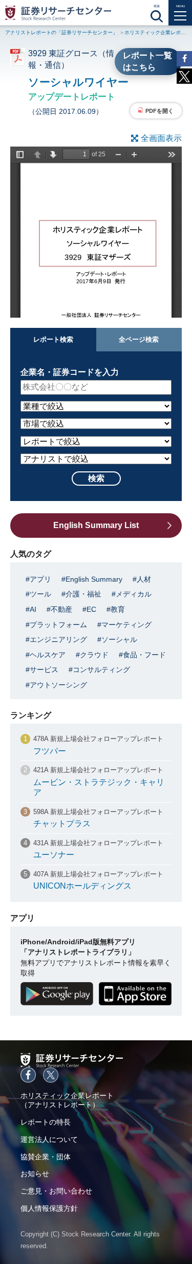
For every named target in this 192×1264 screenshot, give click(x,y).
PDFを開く (159, 111)
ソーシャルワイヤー (78, 82)
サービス (44, 669)
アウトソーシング (58, 685)
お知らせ (34, 1174)
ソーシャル (119, 639)
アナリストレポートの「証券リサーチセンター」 (61, 32)
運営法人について (49, 1139)
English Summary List (96, 525)
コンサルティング (101, 669)
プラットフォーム (58, 625)
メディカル (134, 594)
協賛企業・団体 (45, 1157)
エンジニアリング (58, 639)
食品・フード (144, 655)
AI (33, 609)
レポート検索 (53, 339)
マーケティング (126, 625)
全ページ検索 (139, 339)
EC (91, 609)
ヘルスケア (48, 655)
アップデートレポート (71, 97)
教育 (118, 609)
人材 (144, 579)
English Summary (94, 579)
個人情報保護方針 (49, 1208)
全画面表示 (161, 138)
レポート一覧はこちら (147, 61)
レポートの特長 (45, 1122)
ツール (40, 594)
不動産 (61, 609)
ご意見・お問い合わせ (56, 1191)
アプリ (40, 579)
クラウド (94, 655)
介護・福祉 (83, 594)
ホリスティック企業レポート (157, 32)
